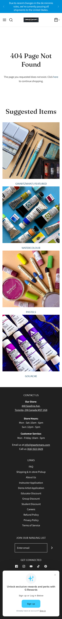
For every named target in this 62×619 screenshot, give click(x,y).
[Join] (51, 547)
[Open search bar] (12, 19)
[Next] (58, 6)
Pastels (31, 312)
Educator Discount (31, 493)
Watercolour (31, 248)
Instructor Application (31, 482)
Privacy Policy (31, 520)
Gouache (31, 376)
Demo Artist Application (31, 488)
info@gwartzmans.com (37, 445)
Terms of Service (31, 525)
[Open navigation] (4, 19)
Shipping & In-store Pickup (31, 472)
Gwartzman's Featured (31, 183)
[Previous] (3, 6)
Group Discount (31, 498)
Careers (31, 509)
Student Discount (31, 504)
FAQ (31, 466)
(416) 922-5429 (35, 449)
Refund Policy (31, 514)
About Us (31, 477)
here (55, 77)
